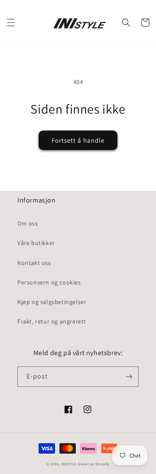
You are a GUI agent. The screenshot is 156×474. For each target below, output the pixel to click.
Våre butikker (36, 243)
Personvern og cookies (49, 282)
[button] (10, 22)
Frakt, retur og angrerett (51, 321)
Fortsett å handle (78, 140)
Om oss (27, 223)
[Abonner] (128, 376)
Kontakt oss (34, 263)
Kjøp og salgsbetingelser (51, 302)
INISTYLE (68, 463)
